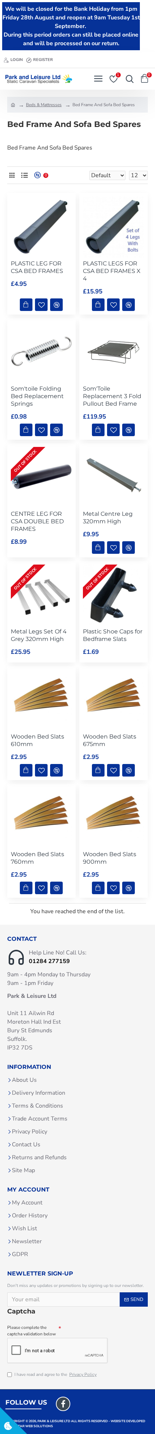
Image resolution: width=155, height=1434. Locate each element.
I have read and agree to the (55, 1374)
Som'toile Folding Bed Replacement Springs (37, 396)
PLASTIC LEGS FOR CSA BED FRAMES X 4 (112, 271)
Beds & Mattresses (44, 105)
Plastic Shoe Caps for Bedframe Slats (112, 635)
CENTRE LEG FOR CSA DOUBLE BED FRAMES (37, 521)
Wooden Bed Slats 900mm (109, 858)
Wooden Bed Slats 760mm (37, 858)
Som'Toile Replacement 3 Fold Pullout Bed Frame (112, 396)
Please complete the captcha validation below (31, 1331)
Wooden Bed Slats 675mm (109, 740)
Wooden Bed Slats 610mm (37, 740)
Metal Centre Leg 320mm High (108, 517)
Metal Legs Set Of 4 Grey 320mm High (39, 635)
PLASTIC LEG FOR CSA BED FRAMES (37, 267)
